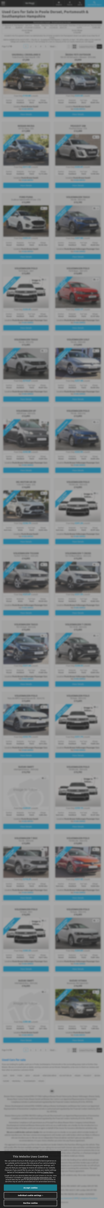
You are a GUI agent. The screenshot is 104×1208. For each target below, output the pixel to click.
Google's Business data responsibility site (38, 1177)
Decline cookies (30, 1203)
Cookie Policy (48, 1172)
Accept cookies (30, 1187)
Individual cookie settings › (30, 1195)
